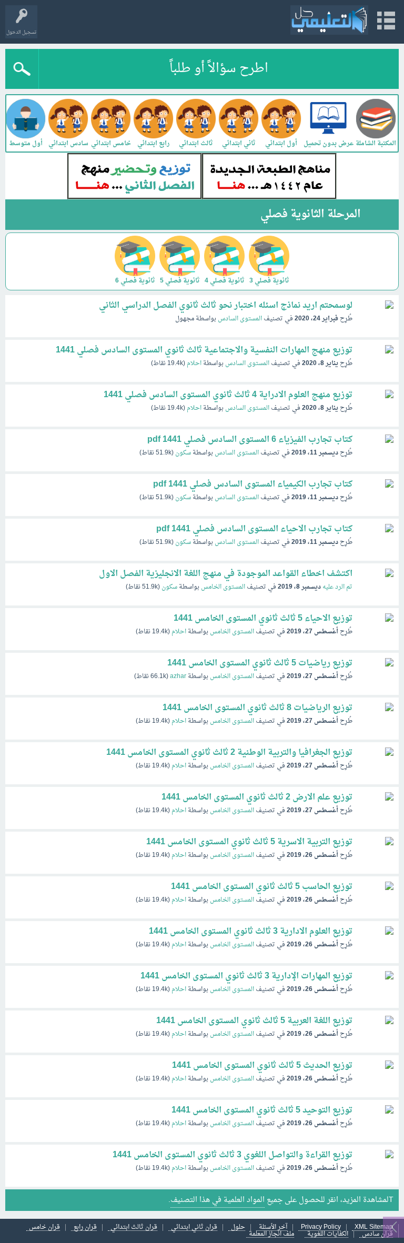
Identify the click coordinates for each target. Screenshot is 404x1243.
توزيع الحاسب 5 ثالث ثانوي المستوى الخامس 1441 (261, 887)
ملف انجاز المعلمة (271, 1234)
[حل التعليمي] (329, 20)
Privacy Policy (321, 1227)
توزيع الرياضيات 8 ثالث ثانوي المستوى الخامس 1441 (257, 708)
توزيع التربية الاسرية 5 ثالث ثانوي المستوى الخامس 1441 (249, 842)
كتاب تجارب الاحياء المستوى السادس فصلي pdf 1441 (254, 529)
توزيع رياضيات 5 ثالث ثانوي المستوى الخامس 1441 (259, 663)
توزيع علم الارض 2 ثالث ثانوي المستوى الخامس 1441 (256, 797)
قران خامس (44, 1227)
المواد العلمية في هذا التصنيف (217, 1200)
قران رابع (85, 1227)
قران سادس (377, 1234)
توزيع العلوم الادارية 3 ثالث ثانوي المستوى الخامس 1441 (250, 931)
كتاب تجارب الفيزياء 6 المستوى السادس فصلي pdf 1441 (249, 440)
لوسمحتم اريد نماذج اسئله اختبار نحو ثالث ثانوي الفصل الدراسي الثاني (225, 306)
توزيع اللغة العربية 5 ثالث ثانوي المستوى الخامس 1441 (254, 1021)
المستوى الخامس (223, 587)
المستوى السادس (240, 319)
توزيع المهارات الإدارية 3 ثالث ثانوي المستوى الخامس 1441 (246, 976)
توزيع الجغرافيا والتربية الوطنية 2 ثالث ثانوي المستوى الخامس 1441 (229, 753)
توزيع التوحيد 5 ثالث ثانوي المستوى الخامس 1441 (261, 1110)
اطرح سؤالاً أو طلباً (218, 69)
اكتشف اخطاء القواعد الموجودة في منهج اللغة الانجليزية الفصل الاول (225, 574)
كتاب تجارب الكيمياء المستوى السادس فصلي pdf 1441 (252, 484)
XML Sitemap (374, 1227)
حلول (238, 1227)
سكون (183, 453)
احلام (194, 363)
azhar (178, 676)
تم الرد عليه (337, 587)
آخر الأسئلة (273, 1227)
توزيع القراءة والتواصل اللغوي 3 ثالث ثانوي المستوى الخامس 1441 (232, 1155)
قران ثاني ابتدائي (194, 1227)
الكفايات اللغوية (327, 1234)
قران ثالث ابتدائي (133, 1227)
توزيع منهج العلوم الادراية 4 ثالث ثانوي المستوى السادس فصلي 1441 (228, 395)
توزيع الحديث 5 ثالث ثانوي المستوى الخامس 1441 (262, 1066)
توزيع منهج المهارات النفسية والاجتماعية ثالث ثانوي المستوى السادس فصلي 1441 (204, 350)
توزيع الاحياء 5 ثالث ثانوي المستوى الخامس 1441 (263, 618)
